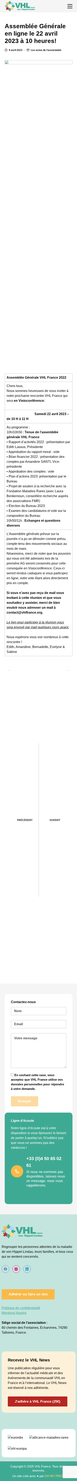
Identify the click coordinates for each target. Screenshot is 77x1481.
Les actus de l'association (46, 50)
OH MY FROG (55, 1476)
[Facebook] (5, 1269)
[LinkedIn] (27, 1269)
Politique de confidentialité (21, 1308)
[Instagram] (16, 1269)
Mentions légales (14, 1313)
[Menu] (69, 6)
